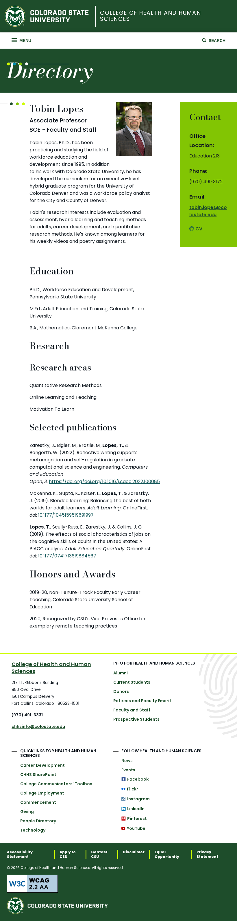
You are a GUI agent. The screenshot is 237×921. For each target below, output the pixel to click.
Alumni (120, 673)
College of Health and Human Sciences (150, 16)
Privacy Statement (207, 854)
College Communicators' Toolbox (56, 784)
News (127, 761)
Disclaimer (134, 852)
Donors (121, 691)
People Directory (38, 821)
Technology (32, 830)
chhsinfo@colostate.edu (38, 726)
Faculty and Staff (131, 710)
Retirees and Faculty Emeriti (143, 701)
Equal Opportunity (167, 854)
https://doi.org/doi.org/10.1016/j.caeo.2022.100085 (104, 481)
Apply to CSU (68, 854)
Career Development (42, 765)
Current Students (131, 682)
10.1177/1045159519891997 (66, 515)
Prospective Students (136, 719)
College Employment (42, 793)
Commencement (38, 802)
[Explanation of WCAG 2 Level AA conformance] (118, 884)
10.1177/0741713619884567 (67, 556)
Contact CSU (99, 854)
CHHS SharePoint (38, 774)
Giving (27, 811)
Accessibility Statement (20, 854)
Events (128, 770)
